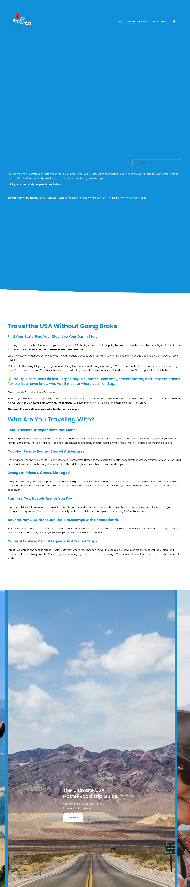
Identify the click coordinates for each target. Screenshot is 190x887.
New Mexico (94, 197)
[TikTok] (174, 21)
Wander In (73, 817)
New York (125, 197)
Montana (73, 197)
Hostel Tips (144, 21)
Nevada (83, 197)
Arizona (41, 197)
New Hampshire (110, 197)
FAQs (155, 21)
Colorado (62, 197)
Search (165, 21)
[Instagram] (180, 21)
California (51, 197)
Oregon (135, 197)
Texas (143, 197)
